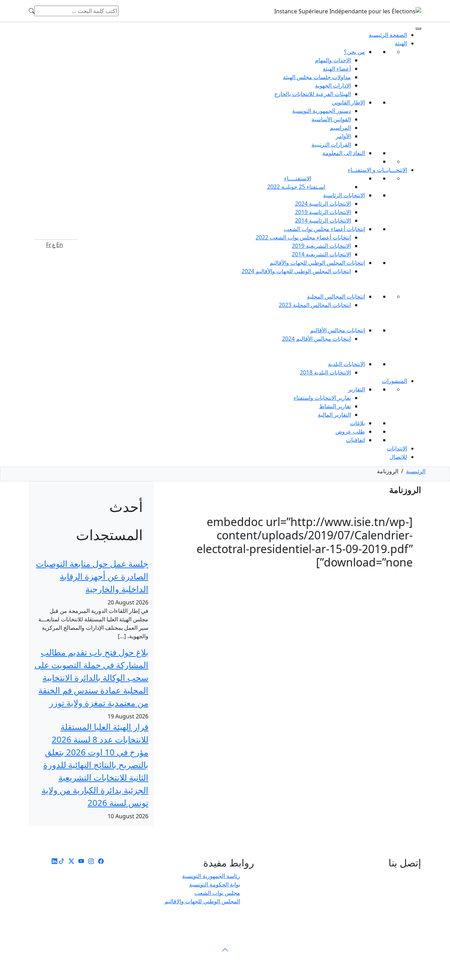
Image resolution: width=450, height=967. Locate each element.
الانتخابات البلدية (346, 364)
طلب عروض (350, 431)
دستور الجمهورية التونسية (321, 111)
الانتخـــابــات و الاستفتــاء (377, 170)
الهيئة (401, 43)
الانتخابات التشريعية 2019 (321, 246)
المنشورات (394, 381)
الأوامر (343, 136)
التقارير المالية (334, 414)
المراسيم (340, 128)
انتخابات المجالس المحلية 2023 (315, 305)
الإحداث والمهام (333, 60)
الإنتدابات (397, 448)
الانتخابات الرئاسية (344, 195)
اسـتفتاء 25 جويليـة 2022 (296, 187)
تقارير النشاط (335, 406)
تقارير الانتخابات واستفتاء (322, 398)
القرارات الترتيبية (331, 144)
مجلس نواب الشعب (217, 893)
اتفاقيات (355, 440)
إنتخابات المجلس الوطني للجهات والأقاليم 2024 (296, 271)
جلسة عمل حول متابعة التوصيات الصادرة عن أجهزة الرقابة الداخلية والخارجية (92, 576)
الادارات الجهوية (333, 85)
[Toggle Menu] (418, 28)
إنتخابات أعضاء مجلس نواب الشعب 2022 (303, 237)
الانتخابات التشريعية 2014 (321, 254)
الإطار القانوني (348, 102)
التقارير (356, 389)
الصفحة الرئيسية (388, 35)
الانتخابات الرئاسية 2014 (323, 220)
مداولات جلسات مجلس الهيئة (317, 77)
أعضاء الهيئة (337, 68)
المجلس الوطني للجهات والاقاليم (202, 901)
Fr (48, 245)
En (59, 245)
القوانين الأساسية (331, 119)
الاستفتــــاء (297, 178)
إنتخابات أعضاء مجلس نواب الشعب (324, 229)
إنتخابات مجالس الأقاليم (337, 330)
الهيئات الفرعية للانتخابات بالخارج (312, 94)
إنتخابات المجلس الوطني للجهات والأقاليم (317, 263)
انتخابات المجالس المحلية (336, 296)
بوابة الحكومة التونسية (214, 884)
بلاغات (357, 423)
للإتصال (398, 457)
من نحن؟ (354, 52)
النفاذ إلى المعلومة (343, 153)
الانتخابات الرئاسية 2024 (323, 203)
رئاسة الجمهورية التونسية (211, 876)
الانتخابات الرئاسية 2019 (323, 212)
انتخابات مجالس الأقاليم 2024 (316, 338)
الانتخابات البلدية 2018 (325, 372)
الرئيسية (415, 471)
